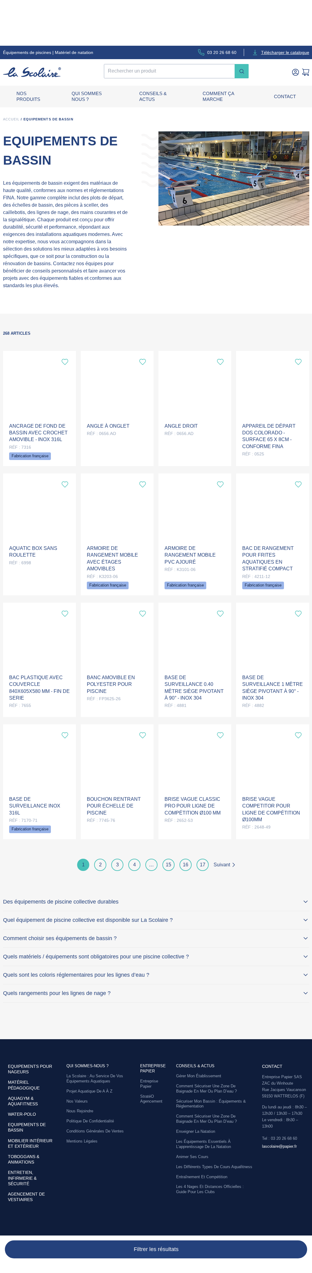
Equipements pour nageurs (30, 1069)
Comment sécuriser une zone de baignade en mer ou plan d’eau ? (206, 1088)
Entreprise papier (153, 1068)
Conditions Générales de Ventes (95, 1131)
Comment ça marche (218, 96)
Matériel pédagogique (24, 1085)
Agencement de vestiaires (26, 1197)
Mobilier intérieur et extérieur (30, 1143)
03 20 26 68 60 (221, 52)
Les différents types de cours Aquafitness (214, 1166)
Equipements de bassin (27, 1127)
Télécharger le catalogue (285, 52)
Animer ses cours (192, 1156)
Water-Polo (22, 1114)
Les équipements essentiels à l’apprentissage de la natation (203, 1144)
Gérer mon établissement (198, 1076)
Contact (285, 96)
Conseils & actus (153, 96)
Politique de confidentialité (90, 1121)
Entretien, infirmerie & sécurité (22, 1178)
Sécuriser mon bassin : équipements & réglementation (211, 1104)
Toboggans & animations (23, 1159)
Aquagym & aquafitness (23, 1101)
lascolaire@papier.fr (279, 1146)
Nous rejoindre (79, 1111)
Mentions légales (82, 1141)
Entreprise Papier (149, 1084)
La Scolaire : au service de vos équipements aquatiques (94, 1078)
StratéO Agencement (151, 1099)
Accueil (11, 119)
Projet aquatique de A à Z (89, 1091)
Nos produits (28, 96)
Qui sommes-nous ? (87, 1066)
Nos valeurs (77, 1101)
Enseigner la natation (195, 1131)
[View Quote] (305, 72)
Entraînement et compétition (201, 1177)
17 (202, 864)
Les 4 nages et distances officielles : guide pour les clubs (210, 1189)
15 (168, 864)
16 (185, 864)
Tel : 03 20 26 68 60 (279, 1138)
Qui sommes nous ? (87, 96)
